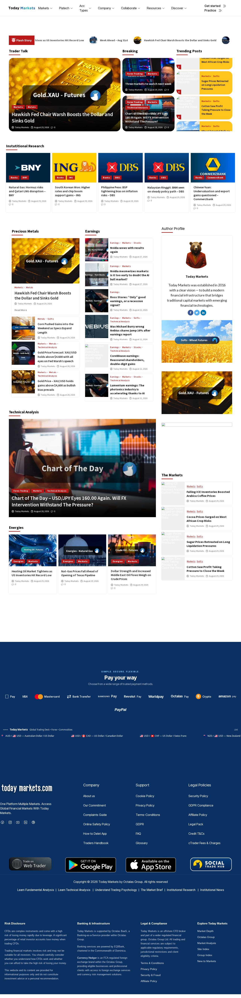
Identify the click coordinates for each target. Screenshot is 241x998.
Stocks (137, 243)
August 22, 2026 (140, 310)
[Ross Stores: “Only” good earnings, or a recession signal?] (96, 300)
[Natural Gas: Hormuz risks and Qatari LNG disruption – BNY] (28, 167)
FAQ (138, 833)
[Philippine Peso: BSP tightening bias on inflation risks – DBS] (120, 167)
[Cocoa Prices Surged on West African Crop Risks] (173, 518)
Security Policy (198, 796)
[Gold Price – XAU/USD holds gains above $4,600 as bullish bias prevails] (23, 381)
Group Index (204, 955)
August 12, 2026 (140, 339)
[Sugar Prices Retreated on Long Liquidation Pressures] (188, 69)
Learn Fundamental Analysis (35, 890)
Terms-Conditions (148, 815)
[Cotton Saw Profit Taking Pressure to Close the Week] (188, 94)
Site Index (203, 949)
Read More (25, 310)
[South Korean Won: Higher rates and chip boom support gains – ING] (74, 167)
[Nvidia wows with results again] (96, 249)
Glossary (142, 843)
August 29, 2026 (155, 90)
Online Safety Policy (96, 824)
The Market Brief (152, 890)
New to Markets (206, 961)
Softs (216, 63)
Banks (14, 177)
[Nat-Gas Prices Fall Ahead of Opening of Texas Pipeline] (65, 94)
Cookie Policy (145, 796)
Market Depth (205, 931)
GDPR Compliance (200, 805)
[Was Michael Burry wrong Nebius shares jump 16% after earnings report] (96, 326)
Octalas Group (206, 937)
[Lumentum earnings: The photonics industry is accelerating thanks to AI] (96, 385)
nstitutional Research (182, 890)
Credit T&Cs (196, 833)
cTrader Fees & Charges (204, 843)
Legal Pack (195, 824)
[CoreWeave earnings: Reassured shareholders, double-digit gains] (96, 355)
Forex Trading (135, 73)
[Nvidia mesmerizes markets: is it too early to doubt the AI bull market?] (96, 274)
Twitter (197, 312)
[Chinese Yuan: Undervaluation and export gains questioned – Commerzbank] (213, 167)
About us (89, 796)
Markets (152, 73)
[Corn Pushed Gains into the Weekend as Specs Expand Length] (23, 328)
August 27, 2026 (140, 257)
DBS (117, 177)
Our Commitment (94, 805)
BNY (25, 177)
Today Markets (135, 90)
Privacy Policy (145, 805)
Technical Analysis (137, 107)
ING (71, 177)
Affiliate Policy (197, 815)
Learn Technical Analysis (74, 890)
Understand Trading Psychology (116, 890)
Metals (29, 287)
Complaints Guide (95, 815)
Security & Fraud (151, 975)
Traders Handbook (95, 843)
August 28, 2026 (155, 127)
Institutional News (212, 890)
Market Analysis (206, 943)
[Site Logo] (21, 8)
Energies (19, 107)
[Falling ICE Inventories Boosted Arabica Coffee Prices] (173, 493)
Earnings (115, 243)
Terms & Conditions (152, 963)
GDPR (140, 824)
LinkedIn (203, 312)
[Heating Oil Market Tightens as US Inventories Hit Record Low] (33, 550)
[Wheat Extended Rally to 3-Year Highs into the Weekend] (188, 119)
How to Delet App (95, 833)
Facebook (190, 312)
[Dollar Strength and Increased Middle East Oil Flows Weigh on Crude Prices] (132, 550)
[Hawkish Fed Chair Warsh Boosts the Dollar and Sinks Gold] (46, 260)
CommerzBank (215, 177)
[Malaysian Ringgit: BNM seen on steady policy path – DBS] (167, 167)
